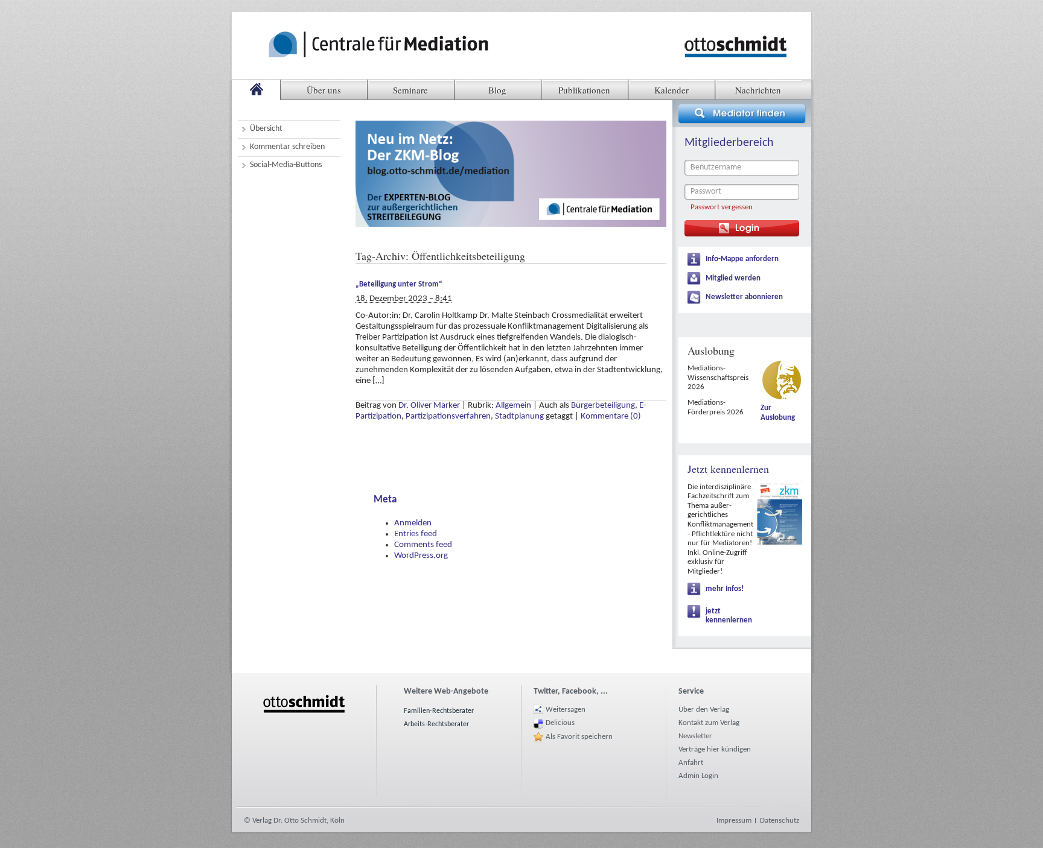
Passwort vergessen (722, 207)
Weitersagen (565, 710)
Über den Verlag (703, 710)
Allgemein (513, 405)
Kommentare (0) (611, 416)
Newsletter (695, 736)
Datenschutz (779, 820)
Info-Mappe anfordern (742, 259)
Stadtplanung (519, 416)
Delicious (560, 723)
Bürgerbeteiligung (603, 405)
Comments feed (423, 544)
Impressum (733, 820)
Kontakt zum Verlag (708, 723)
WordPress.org (421, 555)
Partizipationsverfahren (448, 416)
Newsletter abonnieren (744, 297)
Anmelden (413, 523)
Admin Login (698, 776)
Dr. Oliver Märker (429, 405)
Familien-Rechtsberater (439, 711)
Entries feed (415, 534)
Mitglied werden (733, 278)
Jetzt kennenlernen (728, 468)
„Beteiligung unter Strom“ (399, 284)
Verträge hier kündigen (714, 749)
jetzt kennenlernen (729, 616)
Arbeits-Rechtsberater (436, 724)
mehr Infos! (725, 589)
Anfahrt (690, 763)
